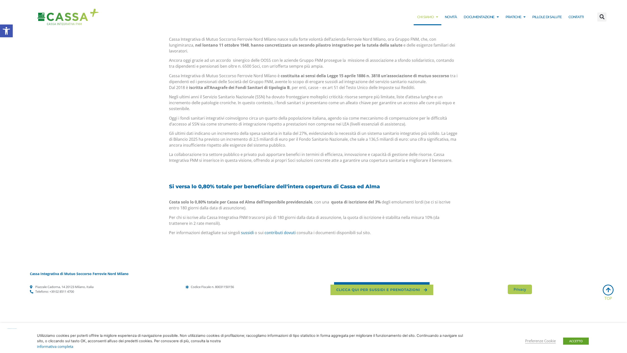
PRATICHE (513, 17)
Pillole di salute (546, 17)
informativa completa (55, 346)
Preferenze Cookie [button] (540, 340)
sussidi (247, 232)
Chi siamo (425, 17)
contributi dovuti (280, 232)
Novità (451, 17)
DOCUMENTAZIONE (479, 17)
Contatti (576, 17)
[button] (6, 31)
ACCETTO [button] (576, 341)
